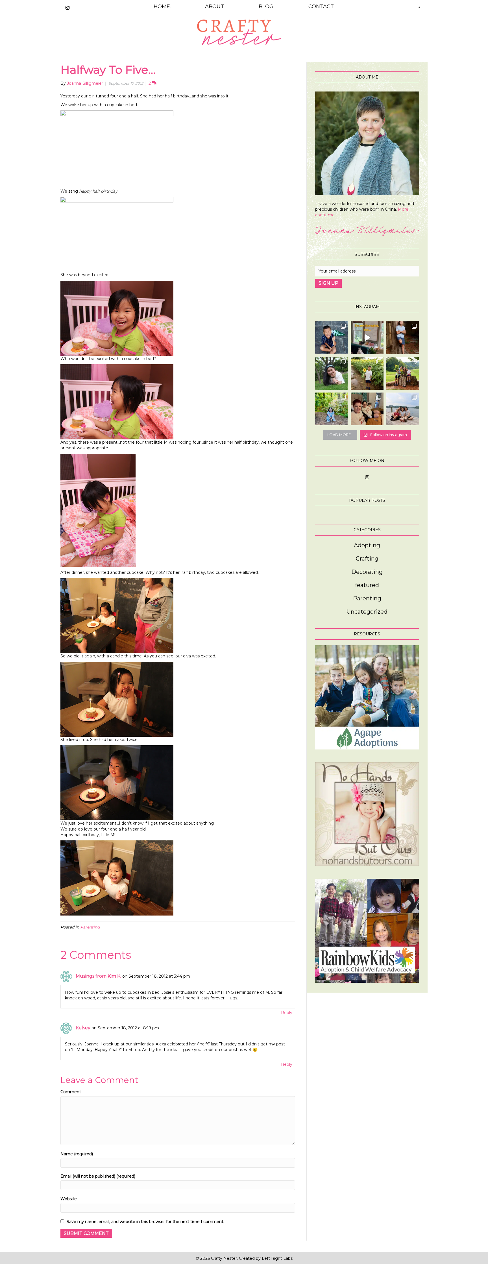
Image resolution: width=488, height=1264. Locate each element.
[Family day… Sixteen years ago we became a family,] (331, 409)
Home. (162, 6)
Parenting (90, 927)
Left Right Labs (277, 1258)
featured (367, 585)
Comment (70, 1091)
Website (68, 1198)
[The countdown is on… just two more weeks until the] (402, 409)
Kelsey (83, 1027)
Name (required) (76, 1153)
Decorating (367, 571)
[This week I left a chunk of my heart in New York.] (331, 373)
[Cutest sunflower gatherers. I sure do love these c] (402, 373)
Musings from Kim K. (98, 976)
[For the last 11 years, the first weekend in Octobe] (367, 409)
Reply (286, 1012)
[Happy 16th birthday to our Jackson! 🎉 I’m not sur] (402, 337)
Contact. (321, 6)
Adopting (367, 545)
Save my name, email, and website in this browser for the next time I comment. (145, 1221)
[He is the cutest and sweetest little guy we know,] (367, 373)
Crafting (367, 558)
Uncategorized (367, 611)
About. (215, 6)
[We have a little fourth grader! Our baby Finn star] (331, 337)
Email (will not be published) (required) (97, 1176)
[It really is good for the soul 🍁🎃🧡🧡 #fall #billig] (367, 337)
